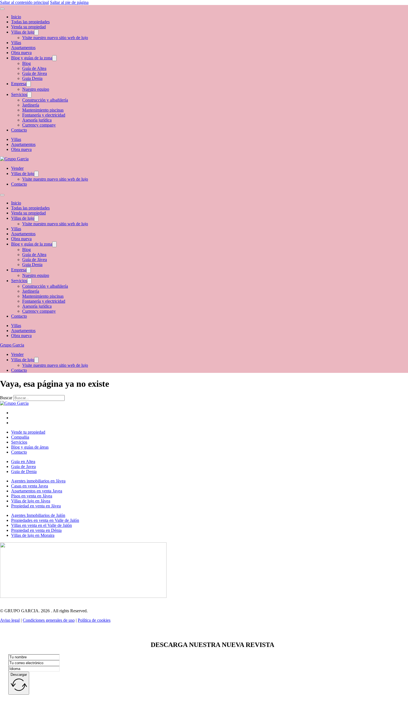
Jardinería (30, 105)
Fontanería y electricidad (43, 115)
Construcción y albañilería (45, 100)
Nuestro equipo (35, 89)
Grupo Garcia (12, 345)
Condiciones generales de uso (49, 620)
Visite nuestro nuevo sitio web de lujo (55, 37)
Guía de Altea (34, 68)
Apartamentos (23, 47)
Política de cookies (94, 620)
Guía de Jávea (34, 73)
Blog (26, 63)
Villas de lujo (22, 32)
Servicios (19, 94)
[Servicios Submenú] (29, 95)
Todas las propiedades (30, 21)
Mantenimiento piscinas (43, 110)
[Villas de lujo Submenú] (36, 32)
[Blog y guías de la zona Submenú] (54, 58)
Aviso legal (10, 620)
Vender (17, 168)
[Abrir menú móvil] (2, 9)
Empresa (18, 83)
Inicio (16, 16)
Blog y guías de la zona (31, 57)
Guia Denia (32, 78)
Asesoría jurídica (37, 120)
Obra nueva (21, 52)
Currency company (39, 125)
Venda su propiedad (28, 26)
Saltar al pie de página (69, 2)
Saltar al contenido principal (24, 2)
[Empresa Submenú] (28, 84)
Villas (16, 42)
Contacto (19, 130)
